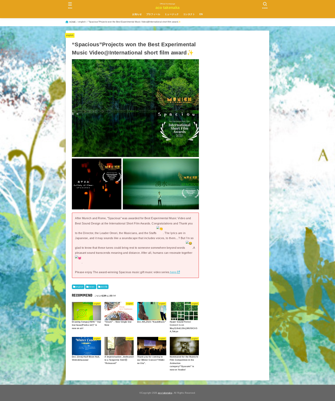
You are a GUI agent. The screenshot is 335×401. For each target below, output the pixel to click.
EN (201, 14)
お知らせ (137, 14)
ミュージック (172, 14)
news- (92, 287)
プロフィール (153, 14)
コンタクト (189, 14)
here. (173, 272)
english (69, 35)
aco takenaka (167, 7)
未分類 (104, 287)
